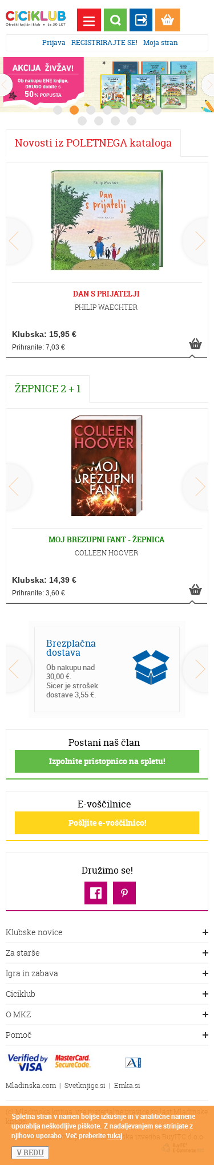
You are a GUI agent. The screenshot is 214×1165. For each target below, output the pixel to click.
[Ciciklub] (36, 19)
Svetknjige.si (85, 1085)
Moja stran (160, 42)
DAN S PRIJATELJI (106, 294)
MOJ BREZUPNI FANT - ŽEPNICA (106, 539)
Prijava (54, 42)
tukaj (114, 1135)
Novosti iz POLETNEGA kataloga (93, 143)
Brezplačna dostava (71, 648)
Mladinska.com (31, 1085)
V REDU (30, 1152)
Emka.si (127, 1085)
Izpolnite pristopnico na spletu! (107, 761)
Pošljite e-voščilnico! (107, 822)
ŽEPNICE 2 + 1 (47, 388)
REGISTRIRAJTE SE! (104, 42)
